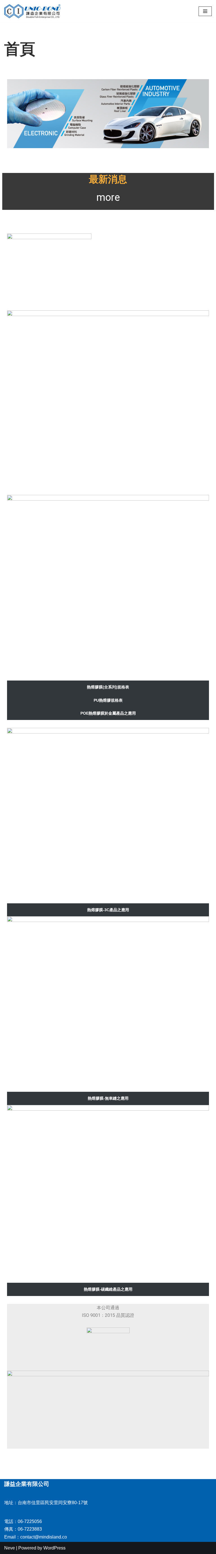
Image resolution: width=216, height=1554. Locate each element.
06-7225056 (30, 1521)
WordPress (54, 1548)
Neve (9, 1548)
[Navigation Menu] (205, 11)
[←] (32, 11)
